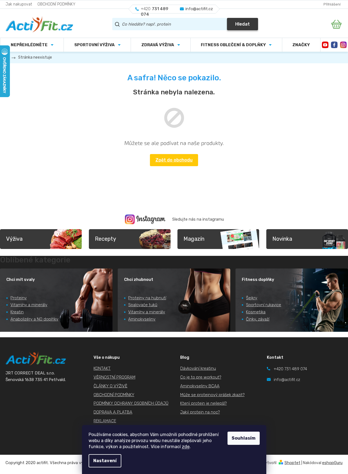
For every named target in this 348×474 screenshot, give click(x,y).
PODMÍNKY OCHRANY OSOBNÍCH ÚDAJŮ (131, 403)
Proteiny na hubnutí (147, 297)
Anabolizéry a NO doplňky (34, 319)
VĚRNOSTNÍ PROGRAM (114, 377)
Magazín (193, 238)
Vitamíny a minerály (28, 304)
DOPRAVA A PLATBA (113, 412)
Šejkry (251, 297)
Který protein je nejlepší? (203, 403)
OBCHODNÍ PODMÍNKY (56, 4)
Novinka (282, 238)
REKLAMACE (105, 420)
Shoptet (292, 462)
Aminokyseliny (141, 319)
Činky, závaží (257, 319)
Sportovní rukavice (263, 304)
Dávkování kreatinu (198, 368)
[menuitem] (97, 45)
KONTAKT (102, 368)
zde (186, 446)
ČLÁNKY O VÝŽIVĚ (110, 385)
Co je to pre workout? (200, 377)
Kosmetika (255, 311)
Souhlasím (244, 438)
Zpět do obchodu (174, 160)
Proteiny (18, 297)
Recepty (105, 238)
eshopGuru (332, 462)
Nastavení (105, 460)
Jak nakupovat (19, 4)
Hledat (242, 24)
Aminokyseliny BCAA (200, 385)
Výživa (14, 238)
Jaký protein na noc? (200, 412)
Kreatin (17, 311)
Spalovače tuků (142, 304)
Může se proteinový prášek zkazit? (212, 394)
